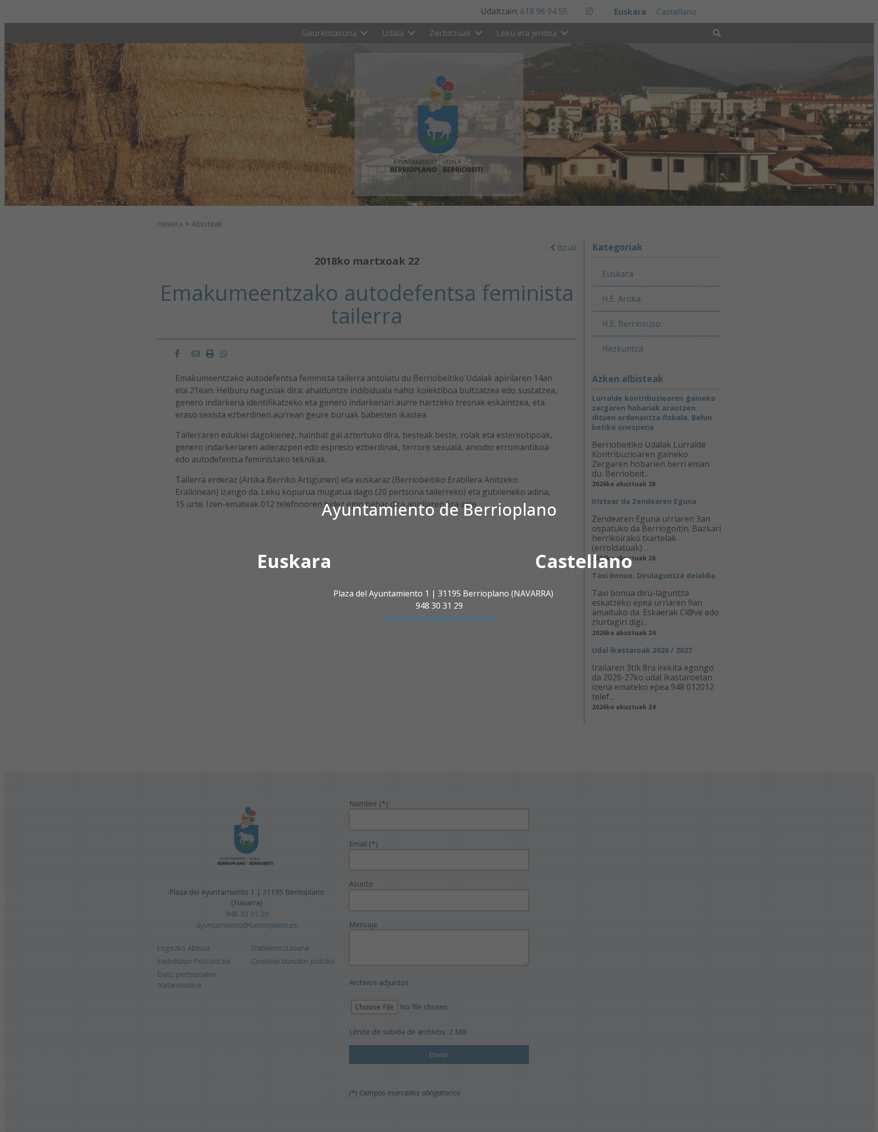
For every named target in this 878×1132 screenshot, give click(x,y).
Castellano (584, 561)
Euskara (294, 561)
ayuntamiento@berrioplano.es (439, 617)
